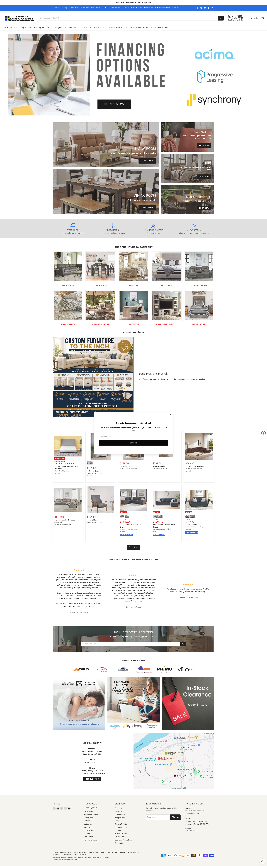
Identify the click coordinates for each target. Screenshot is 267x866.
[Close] (170, 414)
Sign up (133, 442)
